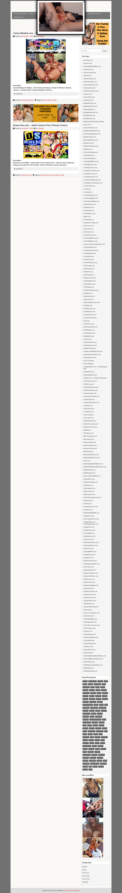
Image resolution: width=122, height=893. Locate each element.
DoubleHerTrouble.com (91, 222)
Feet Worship (102, 707)
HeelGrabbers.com (89, 333)
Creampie (92, 698)
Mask (85, 731)
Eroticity (84, 866)
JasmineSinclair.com (90, 381)
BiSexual (92, 689)
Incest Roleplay (88, 363)
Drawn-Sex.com (26, 175)
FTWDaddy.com (89, 287)
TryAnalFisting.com (90, 643)
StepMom (95, 754)
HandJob (86, 719)
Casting (92, 695)
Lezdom (85, 728)
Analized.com (88, 94)
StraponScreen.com (90, 597)
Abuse (85, 681)
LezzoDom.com (88, 411)
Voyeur (85, 769)
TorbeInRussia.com (90, 634)
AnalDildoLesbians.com (91, 91)
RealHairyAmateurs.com (91, 542)
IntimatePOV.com (89, 372)
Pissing (97, 739)
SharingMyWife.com (90, 551)
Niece (96, 734)
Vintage (101, 766)
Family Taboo (94, 707)
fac (106, 704)
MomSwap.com (88, 451)
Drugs (96, 704)
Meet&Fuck (87, 430)
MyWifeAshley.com (90, 470)
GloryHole (86, 716)
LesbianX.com (88, 405)
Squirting (97, 751)
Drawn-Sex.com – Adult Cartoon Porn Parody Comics (40, 125)
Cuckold (98, 698)
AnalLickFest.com (89, 97)
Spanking (91, 751)
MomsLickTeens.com (90, 448)
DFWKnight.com (89, 207)
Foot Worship (86, 713)
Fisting (97, 710)
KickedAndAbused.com (91, 387)
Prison (97, 742)
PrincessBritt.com (89, 533)
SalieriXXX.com (89, 548)
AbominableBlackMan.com (92, 66)
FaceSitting (86, 707)
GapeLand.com (88, 299)
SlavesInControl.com (90, 561)
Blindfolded (86, 692)
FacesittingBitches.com (91, 238)
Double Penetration (88, 704)
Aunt (104, 684)
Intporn (84, 870)
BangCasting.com (89, 109)
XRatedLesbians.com (90, 671)
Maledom (98, 728)
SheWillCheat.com (89, 554)
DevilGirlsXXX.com (90, 204)
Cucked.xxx (87, 189)
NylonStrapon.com (89, 488)
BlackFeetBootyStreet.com (92, 134)
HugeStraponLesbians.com (92, 354)
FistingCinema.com (90, 278)
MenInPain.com (88, 433)
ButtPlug (85, 695)
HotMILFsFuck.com (90, 348)
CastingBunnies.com (90, 164)
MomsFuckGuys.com (90, 445)
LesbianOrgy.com (89, 399)
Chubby (104, 695)
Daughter (86, 701)
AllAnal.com (87, 75)
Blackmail (104, 689)
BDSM (102, 687)
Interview (102, 722)
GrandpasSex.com (89, 311)
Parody (54, 100)
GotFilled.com (88, 305)
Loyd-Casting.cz (89, 415)
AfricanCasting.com (90, 72)
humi (104, 719)
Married (104, 728)
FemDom (86, 710)
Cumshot (105, 698)
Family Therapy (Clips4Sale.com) (94, 244)
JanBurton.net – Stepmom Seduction (95, 378)
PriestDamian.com (89, 530)
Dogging (100, 701)
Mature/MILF (99, 731)
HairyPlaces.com (89, 324)
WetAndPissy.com (89, 662)
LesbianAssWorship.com (91, 396)
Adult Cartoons (46, 100)
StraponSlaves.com (90, 600)
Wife (90, 769)
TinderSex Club (18, 17)
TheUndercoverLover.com (92, 625)
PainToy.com (88, 503)
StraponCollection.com (91, 576)
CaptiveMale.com (89, 155)
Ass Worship (97, 684)
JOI (84, 725)
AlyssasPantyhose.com (91, 85)
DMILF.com (87, 216)
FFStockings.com (89, 265)
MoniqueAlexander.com (91, 454)
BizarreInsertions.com (90, 128)
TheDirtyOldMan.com (90, 619)
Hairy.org (86, 321)
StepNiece (101, 754)
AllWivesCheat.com (90, 78)
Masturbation (91, 731)
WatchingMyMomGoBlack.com (93, 659)
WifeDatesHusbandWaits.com (93, 665)
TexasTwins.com (89, 616)
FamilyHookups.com (90, 247)
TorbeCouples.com (89, 628)
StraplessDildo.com (90, 570)
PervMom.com (88, 510)
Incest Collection (89, 360)
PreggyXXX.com (89, 527)
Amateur (100, 681)
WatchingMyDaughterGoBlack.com (95, 656)
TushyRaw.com (88, 646)
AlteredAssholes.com (90, 82)
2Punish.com (88, 63)
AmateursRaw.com (89, 88)
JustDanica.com (89, 384)
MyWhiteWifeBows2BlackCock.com (95, 467)
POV (103, 739)
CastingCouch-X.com (90, 167)
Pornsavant (85, 876)
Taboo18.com (88, 610)
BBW (97, 687)
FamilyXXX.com (89, 259)
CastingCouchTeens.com (91, 170)
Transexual (103, 763)
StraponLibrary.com (90, 594)
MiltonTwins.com (89, 439)
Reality (94, 745)
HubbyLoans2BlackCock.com (93, 351)
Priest (92, 742)
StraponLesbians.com (90, 591)
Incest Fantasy (54, 175)
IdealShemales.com (90, 357)
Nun (101, 734)
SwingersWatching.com (91, 606)
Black (98, 689)
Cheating (98, 695)
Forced (93, 713)
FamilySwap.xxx (89, 256)
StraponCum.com (89, 579)
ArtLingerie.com (89, 100)
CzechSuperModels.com (91, 201)
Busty (99, 692)
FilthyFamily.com (89, 268)
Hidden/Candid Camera (95, 719)
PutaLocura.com (89, 539)
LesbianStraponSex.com (91, 402)
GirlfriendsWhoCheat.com (92, 302)
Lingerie (91, 728)
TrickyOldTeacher (89, 640)
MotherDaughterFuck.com (92, 457)
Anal (106, 681)
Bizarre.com (87, 124)
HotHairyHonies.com (90, 345)
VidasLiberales (88, 652)
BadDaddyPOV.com (90, 103)
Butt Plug (105, 692)
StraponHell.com (89, 588)
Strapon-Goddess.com (91, 573)
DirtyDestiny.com (89, 210)
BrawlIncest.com (89, 143)
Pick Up (91, 739)
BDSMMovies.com (89, 118)
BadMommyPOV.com (90, 106)
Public (102, 742)
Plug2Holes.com (89, 516)
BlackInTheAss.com (90, 137)
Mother (90, 734)
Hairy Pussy (98, 716)
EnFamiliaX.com (89, 232)
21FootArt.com (88, 60)
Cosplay (85, 698)
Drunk (101, 704)
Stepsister (86, 757)
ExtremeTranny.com (90, 235)
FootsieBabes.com (89, 284)
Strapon (85, 760)
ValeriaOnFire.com (89, 649)
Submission (92, 760)
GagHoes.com (88, 293)
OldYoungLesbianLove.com (92, 497)
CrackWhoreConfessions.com (93, 183)
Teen (105, 760)
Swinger (99, 760)
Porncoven (85, 873)
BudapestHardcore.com (91, 146)
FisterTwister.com (89, 275)
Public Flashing (87, 745)
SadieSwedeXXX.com (91, 545)
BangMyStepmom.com (91, 112)
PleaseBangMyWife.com (91, 513)
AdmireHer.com (88, 69)
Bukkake (93, 692)
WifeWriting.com (89, 668)
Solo (85, 751)
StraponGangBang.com (91, 585)
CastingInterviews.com (91, 177)
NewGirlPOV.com (89, 479)
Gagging (100, 713)
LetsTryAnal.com (89, 408)
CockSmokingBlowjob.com (92, 180)
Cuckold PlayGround (20, 13)
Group (92, 716)
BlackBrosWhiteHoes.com (92, 131)
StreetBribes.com (89, 603)
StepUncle (93, 757)
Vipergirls (85, 882)
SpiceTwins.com (89, 567)
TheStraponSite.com (90, 622)
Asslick (90, 684)
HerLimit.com (88, 339)
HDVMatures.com (89, 330)
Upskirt (95, 766)
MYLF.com (87, 461)
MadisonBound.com (90, 421)
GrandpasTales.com (90, 314)
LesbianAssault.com (90, 393)
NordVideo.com (88, 485)
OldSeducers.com (89, 494)
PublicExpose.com (89, 536)
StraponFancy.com (89, 582)
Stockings (100, 757)
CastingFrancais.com (90, 173)
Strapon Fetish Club (94, 13)
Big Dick (85, 689)
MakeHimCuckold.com (91, 424)
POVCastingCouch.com (91, 519)
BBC (93, 687)
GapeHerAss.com (89, 296)
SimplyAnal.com (89, 557)
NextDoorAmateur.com (91, 482)
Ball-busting (86, 687)
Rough (85, 748)
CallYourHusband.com (91, 152)
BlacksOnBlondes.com (91, 140)
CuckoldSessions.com (91, 195)
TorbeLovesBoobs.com (91, 637)
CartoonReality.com (27, 100)
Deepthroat (93, 701)
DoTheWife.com (89, 219)
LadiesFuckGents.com (91, 390)
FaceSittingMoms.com (91, 241)
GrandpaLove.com (89, 308)
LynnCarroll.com (89, 418)
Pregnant (86, 742)
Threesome (86, 763)
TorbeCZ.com (88, 631)
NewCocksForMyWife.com (92, 476)
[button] (45, 93)
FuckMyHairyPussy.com (91, 290)
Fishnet (92, 710)
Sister (97, 748)
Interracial (95, 722)
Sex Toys (91, 748)
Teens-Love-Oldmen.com (91, 613)
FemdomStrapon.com (90, 262)
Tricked (85, 766)
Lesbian (101, 725)
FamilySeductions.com (91, 250)
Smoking (103, 748)
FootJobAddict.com (90, 281)
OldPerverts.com (89, 491)
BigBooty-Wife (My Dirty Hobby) (94, 121)
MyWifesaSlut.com (89, 473)
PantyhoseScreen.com (91, 506)
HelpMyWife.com (89, 336)
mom (85, 734)
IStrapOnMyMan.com (90, 375)
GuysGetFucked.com (90, 317)
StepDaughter (87, 754)
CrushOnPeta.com (89, 186)
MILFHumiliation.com (90, 436)
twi (90, 766)
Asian (85, 684)
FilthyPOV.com (88, 272)
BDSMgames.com (89, 115)
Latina (89, 725)
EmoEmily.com (88, 229)
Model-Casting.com (90, 442)
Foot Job (104, 710)
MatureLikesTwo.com (90, 427)
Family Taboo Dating (35, 13)
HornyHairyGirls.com (90, 342)
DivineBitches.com (89, 213)
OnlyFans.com (88, 500)
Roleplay (100, 745)
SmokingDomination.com (91, 564)
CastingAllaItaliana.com (91, 161)
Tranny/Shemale (94, 763)
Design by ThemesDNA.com (72, 890)
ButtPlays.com (88, 149)
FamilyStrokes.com (90, 253)
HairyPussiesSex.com (91, 327)
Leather (95, 725)
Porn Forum (86, 879)
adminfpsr (40, 36)
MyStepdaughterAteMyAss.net (93, 464)
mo (106, 731)
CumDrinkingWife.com (91, 198)
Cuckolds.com (88, 192)
